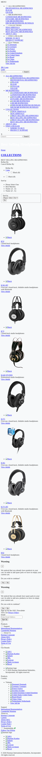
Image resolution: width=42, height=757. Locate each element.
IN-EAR (9, 10)
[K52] (16, 233)
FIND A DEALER (15, 36)
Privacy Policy (6, 639)
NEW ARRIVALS (13, 27)
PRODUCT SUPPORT (14, 40)
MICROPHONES (15, 15)
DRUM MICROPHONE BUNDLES (20, 23)
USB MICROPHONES (14, 21)
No (8, 583)
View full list (10, 63)
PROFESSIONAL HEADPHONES (19, 8)
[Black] (9, 237)
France (12, 49)
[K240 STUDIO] (16, 367)
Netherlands (14, 61)
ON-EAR (9, 12)
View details (5, 246)
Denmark (13, 45)
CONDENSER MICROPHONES (18, 17)
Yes (3, 583)
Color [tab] (8, 170)
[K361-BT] (16, 277)
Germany (13, 47)
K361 (3, 463)
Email (3, 615)
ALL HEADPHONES (16, 6)
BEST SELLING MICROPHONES (19, 32)
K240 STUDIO (7, 375)
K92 (2, 553)
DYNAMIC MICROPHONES (17, 19)
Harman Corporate (8, 635)
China (11, 59)
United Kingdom (15, 53)
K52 (2, 241)
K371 (3, 419)
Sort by (5, 196)
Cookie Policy (6, 641)
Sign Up (4, 619)
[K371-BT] (16, 499)
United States (14, 55)
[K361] (16, 455)
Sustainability (9, 728)
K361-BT (4, 285)
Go (5, 200)
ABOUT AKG (11, 34)
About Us (7, 633)
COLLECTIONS (14, 25)
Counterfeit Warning (8, 630)
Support (7, 626)
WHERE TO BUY (13, 38)
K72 (2, 331)
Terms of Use (6, 643)
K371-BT (4, 507)
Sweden (12, 51)
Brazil (11, 57)
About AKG (5, 637)
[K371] (16, 411)
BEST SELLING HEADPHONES (19, 30)
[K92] (16, 545)
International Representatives (11, 628)
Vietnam (15, 43)
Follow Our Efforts (8, 730)
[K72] (16, 323)
